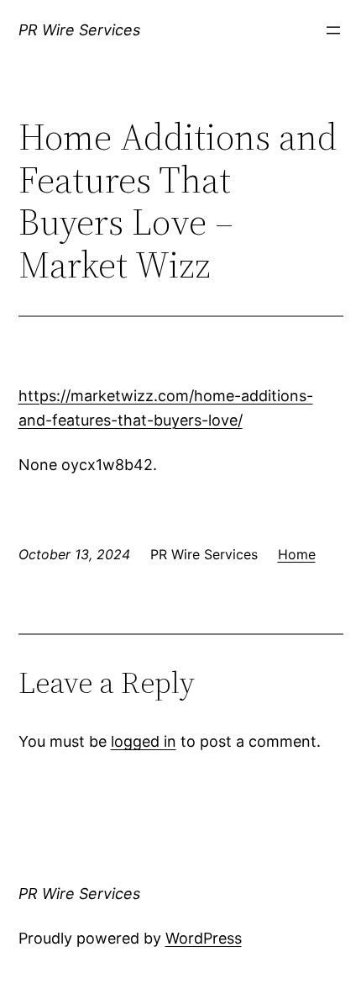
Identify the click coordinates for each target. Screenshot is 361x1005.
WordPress (203, 938)
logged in (143, 741)
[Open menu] (333, 30)
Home (297, 554)
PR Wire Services (79, 30)
